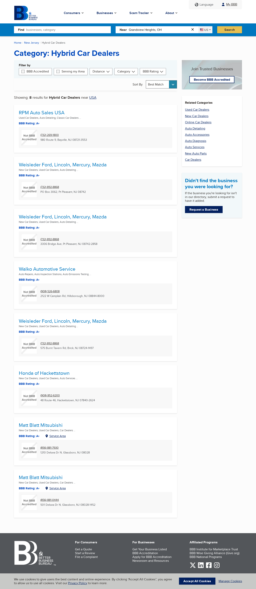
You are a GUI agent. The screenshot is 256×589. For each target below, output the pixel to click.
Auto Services (194, 147)
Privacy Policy (77, 583)
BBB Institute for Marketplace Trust (214, 549)
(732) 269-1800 (49, 135)
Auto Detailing (195, 128)
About (169, 13)
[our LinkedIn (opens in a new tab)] (201, 567)
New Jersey (31, 43)
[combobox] (68, 29)
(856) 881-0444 (49, 500)
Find (21, 29)
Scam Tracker (139, 13)
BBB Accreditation (145, 553)
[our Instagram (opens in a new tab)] (217, 567)
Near (123, 29)
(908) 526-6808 (50, 291)
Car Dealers (193, 159)
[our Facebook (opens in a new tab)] (209, 567)
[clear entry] (193, 29)
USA (92, 97)
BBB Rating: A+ (29, 175)
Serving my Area (73, 71)
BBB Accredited (38, 71)
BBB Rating (151, 71)
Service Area (57, 436)
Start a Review (85, 553)
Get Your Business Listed (149, 549)
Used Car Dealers (197, 109)
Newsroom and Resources (150, 560)
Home (17, 43)
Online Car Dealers (198, 122)
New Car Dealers (196, 116)
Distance (99, 71)
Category (123, 71)
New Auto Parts (196, 153)
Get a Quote (83, 549)
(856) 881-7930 (49, 447)
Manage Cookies (230, 581)
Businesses (105, 13)
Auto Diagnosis (195, 141)
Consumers (72, 13)
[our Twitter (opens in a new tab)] (193, 567)
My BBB (231, 4)
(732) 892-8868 (49, 187)
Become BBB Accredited (212, 79)
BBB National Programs (206, 557)
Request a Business (203, 209)
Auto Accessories (197, 134)
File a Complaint (86, 557)
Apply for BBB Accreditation (152, 557)
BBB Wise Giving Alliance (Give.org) (214, 553)
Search (229, 29)
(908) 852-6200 (50, 395)
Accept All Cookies (197, 581)
